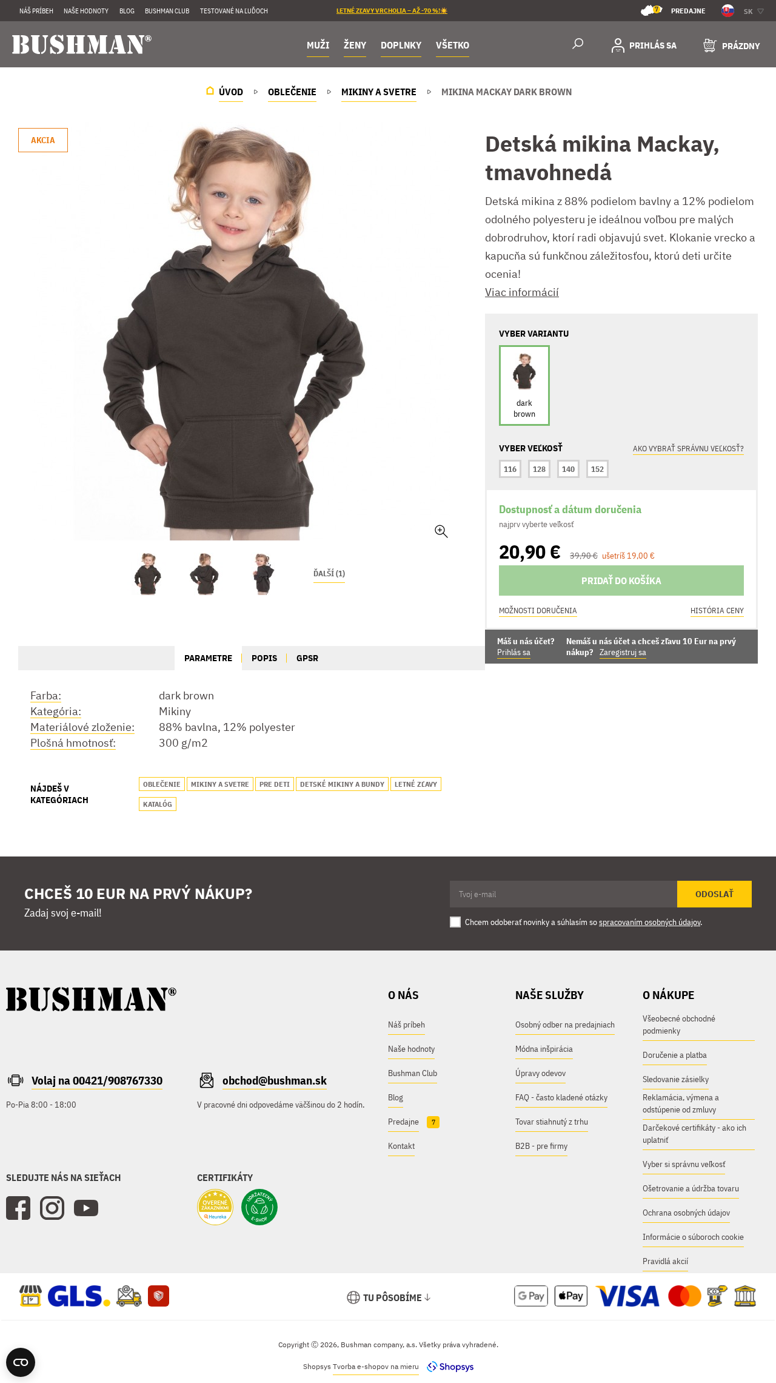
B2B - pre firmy (541, 1145)
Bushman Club (412, 1073)
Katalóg (157, 804)
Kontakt (401, 1145)
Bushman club (167, 11)
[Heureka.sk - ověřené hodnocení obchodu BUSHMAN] (215, 1208)
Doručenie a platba (675, 1054)
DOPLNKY (401, 45)
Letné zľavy (416, 784)
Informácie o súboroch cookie (693, 1236)
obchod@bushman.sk (274, 1080)
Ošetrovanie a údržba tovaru (691, 1188)
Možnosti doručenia (538, 610)
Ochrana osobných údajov (686, 1212)
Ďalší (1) (329, 573)
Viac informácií (522, 292)
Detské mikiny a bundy (342, 784)
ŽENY (355, 45)
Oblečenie (162, 784)
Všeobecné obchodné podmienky (679, 1024)
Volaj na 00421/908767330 (97, 1080)
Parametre (208, 658)
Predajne (680, 10)
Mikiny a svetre (220, 784)
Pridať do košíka (621, 580)
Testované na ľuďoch (234, 11)
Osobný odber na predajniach (565, 1024)
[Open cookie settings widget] (20, 1362)
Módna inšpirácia (544, 1048)
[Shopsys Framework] (447, 1366)
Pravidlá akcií (665, 1261)
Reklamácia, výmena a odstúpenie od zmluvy (681, 1103)
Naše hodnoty (86, 11)
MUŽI (318, 45)
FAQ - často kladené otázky (561, 1097)
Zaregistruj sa (623, 652)
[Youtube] (86, 1208)
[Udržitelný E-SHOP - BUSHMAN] (259, 1208)
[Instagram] (52, 1208)
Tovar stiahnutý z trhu (551, 1121)
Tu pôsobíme (392, 1297)
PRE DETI (274, 784)
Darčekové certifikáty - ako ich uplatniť (694, 1133)
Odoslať (714, 894)
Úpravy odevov (540, 1073)
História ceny (717, 610)
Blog (127, 11)
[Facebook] (18, 1208)
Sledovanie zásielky (676, 1079)
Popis (264, 658)
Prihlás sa (513, 652)
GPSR (307, 658)
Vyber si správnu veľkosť (684, 1164)
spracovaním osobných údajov (649, 922)
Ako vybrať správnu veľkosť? (688, 448)
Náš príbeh (36, 11)
